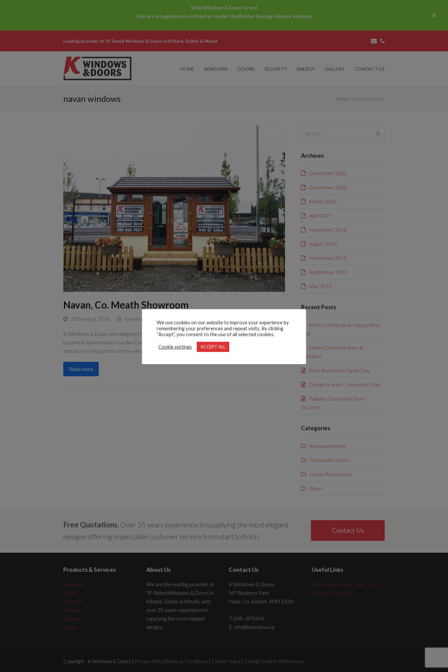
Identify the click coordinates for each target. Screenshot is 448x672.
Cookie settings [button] (175, 347)
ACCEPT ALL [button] (213, 346)
